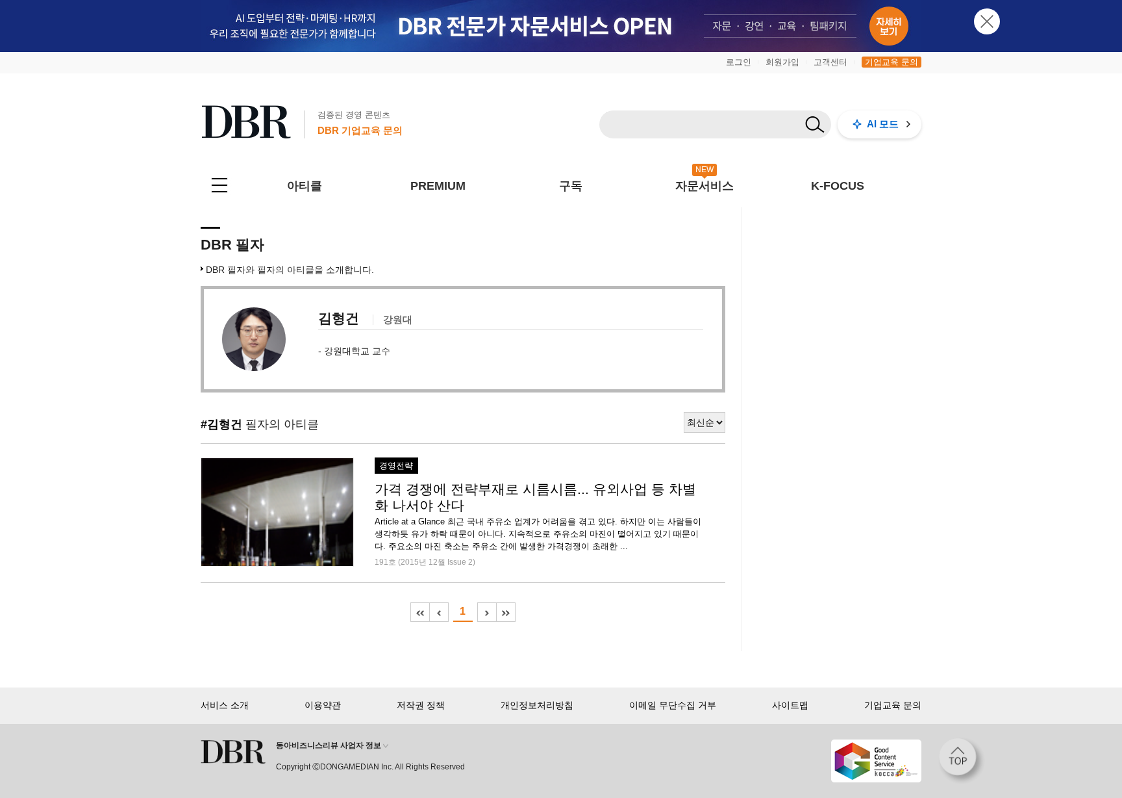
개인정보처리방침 (537, 705)
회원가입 (782, 62)
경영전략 (396, 465)
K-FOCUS (837, 185)
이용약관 (323, 705)
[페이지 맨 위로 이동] (962, 761)
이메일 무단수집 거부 (672, 705)
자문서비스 (704, 185)
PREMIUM (438, 185)
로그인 (738, 62)
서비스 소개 (225, 705)
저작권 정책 (421, 705)
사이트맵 (790, 705)
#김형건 (221, 424)
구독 (570, 185)
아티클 (304, 185)
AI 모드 (883, 123)
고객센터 (830, 62)
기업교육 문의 (891, 62)
